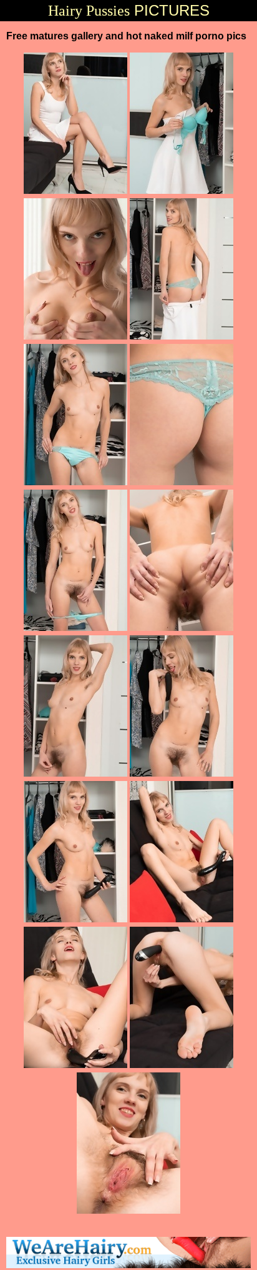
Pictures (129, 10)
